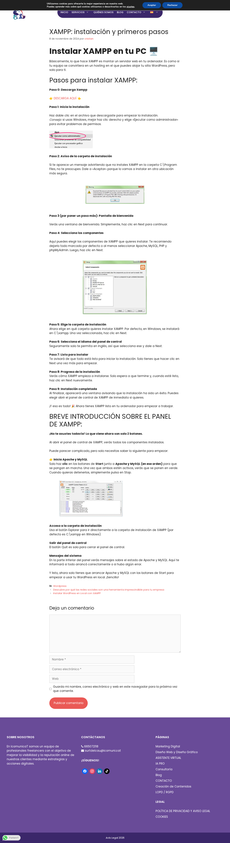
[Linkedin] (99, 771)
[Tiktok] (107, 771)
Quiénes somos (103, 12)
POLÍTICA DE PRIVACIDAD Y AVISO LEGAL (183, 811)
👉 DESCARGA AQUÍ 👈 (65, 98)
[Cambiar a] (155, 12)
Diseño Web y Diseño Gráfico (177, 752)
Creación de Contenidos (173, 786)
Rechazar (172, 5)
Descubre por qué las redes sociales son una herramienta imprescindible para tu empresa (108, 589)
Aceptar (151, 5)
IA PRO (160, 764)
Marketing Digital (168, 746)
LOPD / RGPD (165, 792)
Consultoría (164, 769)
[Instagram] (92, 771)
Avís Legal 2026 (115, 837)
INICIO (64, 12)
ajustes (130, 6)
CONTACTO (134, 12)
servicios (78, 12)
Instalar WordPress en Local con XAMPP (77, 593)
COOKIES (162, 817)
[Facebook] (85, 771)
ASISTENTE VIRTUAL (168, 758)
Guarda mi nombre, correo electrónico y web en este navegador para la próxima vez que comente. (115, 689)
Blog (120, 12)
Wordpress (60, 586)
